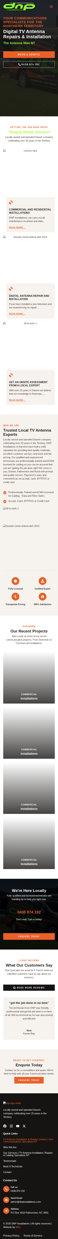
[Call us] (6, 1189)
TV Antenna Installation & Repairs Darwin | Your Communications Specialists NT (28, 1140)
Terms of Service (32, 1235)
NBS (18, 1227)
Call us (14, 1187)
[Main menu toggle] (51, 6)
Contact (7, 1172)
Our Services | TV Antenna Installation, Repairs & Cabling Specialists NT (28, 1154)
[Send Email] (6, 1200)
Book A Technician (12, 1166)
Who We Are (9, 1147)
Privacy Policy (11, 1235)
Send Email (16, 1198)
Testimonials (9, 1161)
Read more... (17, 227)
